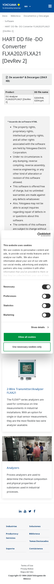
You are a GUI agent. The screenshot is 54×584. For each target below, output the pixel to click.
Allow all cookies (27, 337)
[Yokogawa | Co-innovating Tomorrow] (11, 6)
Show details (38, 327)
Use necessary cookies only (27, 346)
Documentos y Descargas (36, 15)
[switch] (46, 296)
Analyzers (13, 468)
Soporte (10, 548)
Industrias (11, 526)
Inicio (5, 15)
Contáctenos (36, 548)
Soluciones (34, 526)
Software (9, 21)
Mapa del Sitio (27, 572)
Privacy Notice (27, 568)
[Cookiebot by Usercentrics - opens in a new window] (38, 235)
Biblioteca (15, 15)
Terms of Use (27, 565)
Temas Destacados (38, 541)
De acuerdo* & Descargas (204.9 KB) (26, 79)
